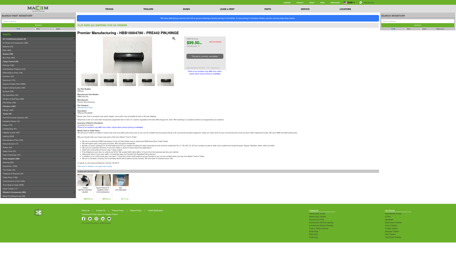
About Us (86, 210)
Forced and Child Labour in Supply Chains (100, 214)
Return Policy (136, 210)
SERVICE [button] (305, 9)
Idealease (389, 219)
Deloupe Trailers (392, 231)
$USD (350, 2)
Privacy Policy (118, 210)
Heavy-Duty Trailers (317, 216)
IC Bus (388, 216)
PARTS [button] (267, 9)
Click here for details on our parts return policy (94, 166)
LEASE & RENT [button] (227, 9)
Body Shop (313, 231)
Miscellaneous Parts (85, 107)
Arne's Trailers (391, 225)
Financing (313, 237)
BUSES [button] (186, 9)
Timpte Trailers (391, 228)
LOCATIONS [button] (345, 9)
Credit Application (155, 210)
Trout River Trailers (393, 237)
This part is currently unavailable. (205, 56)
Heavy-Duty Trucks (317, 213)
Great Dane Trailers (393, 222)
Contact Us (100, 210)
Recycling (313, 234)
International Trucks (393, 213)
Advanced (440, 29)
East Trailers (390, 234)
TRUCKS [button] (109, 9)
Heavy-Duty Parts (316, 219)
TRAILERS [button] (148, 9)
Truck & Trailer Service (318, 228)
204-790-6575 (113, 163)
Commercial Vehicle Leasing (321, 222)
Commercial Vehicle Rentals (321, 225)
